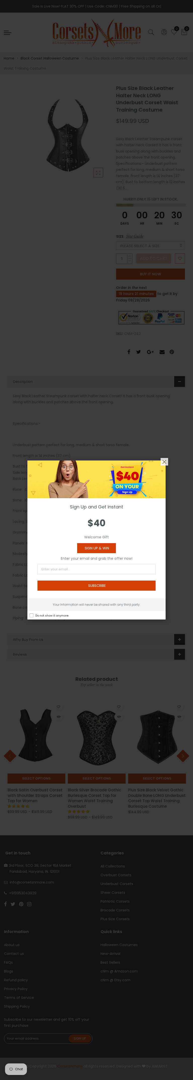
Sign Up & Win (97, 548)
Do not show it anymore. (52, 615)
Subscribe (97, 585)
